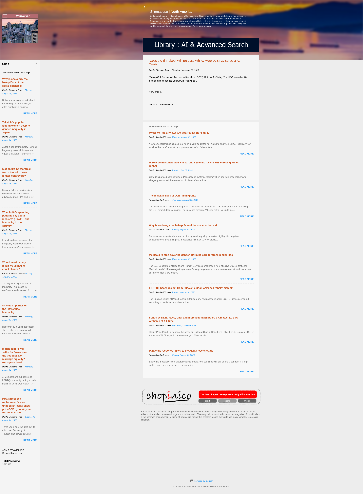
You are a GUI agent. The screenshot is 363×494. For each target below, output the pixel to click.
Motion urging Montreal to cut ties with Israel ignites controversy (16, 172)
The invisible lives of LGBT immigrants (172, 195)
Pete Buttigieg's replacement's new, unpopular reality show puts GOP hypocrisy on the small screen (16, 406)
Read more (247, 154)
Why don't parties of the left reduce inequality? (14, 309)
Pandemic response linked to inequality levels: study (181, 350)
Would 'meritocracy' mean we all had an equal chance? (14, 266)
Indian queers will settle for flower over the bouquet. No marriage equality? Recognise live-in (14, 355)
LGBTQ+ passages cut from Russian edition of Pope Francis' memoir (191, 288)
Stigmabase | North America (171, 11)
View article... (155, 92)
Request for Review (12, 453)
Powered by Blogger (203, 481)
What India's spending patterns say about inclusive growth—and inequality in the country (15, 219)
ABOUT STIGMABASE (13, 450)
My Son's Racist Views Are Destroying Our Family (179, 133)
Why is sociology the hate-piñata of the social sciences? (183, 225)
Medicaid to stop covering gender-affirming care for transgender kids (191, 255)
